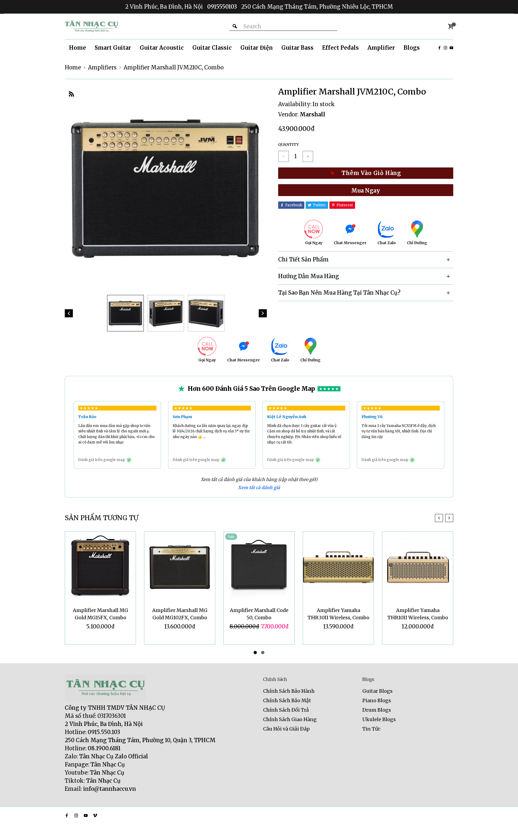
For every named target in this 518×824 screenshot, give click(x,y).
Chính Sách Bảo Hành (289, 691)
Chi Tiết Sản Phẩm (303, 259)
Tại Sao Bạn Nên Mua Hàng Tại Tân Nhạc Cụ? (339, 292)
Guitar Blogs (377, 691)
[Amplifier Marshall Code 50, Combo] (179, 567)
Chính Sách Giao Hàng (290, 719)
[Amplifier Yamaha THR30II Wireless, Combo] (259, 567)
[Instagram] (445, 48)
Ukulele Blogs (379, 719)
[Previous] (69, 313)
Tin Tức (371, 729)
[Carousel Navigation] (444, 518)
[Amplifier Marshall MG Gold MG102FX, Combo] (100, 567)
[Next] (263, 313)
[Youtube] (451, 48)
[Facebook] (439, 48)
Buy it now (365, 190)
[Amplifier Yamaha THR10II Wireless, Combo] (338, 567)
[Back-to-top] (506, 813)
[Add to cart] (365, 173)
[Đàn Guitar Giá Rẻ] (92, 26)
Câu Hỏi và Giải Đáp (286, 729)
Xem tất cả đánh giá (259, 487)
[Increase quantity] (307, 156)
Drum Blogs (376, 710)
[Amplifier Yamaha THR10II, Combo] (417, 567)
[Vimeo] (95, 815)
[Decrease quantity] (283, 156)
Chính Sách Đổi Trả (286, 710)
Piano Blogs (376, 700)
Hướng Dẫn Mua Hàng (308, 276)
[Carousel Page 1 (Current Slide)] (255, 652)
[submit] (234, 26)
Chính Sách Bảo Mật (287, 700)
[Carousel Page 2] (262, 652)
